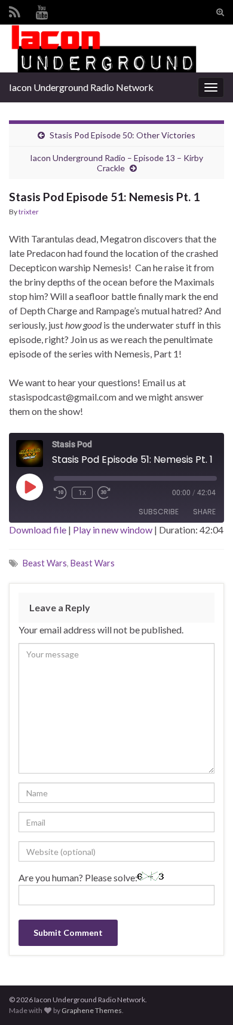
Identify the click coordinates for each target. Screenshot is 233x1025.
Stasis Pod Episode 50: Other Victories (122, 135)
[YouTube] (42, 10)
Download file (37, 529)
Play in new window (112, 529)
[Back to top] (206, 998)
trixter (29, 211)
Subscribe (159, 512)
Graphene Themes (92, 1010)
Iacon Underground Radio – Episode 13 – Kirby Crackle (116, 163)
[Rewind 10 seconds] (60, 492)
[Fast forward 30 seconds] (104, 492)
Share (204, 512)
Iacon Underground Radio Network (81, 87)
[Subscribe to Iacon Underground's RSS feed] (14, 10)
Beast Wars (45, 563)
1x (82, 493)
